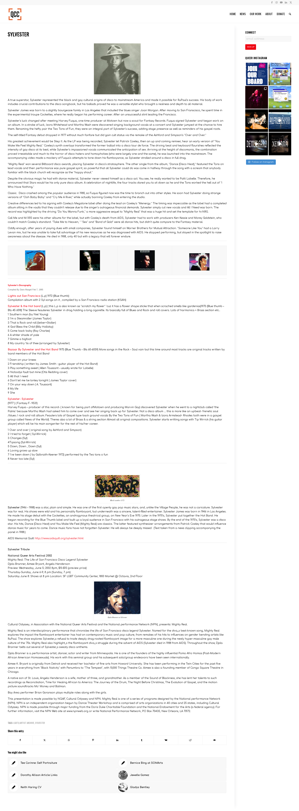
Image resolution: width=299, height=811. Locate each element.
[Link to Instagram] (276, 2)
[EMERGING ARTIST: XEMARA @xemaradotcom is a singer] (280, 144)
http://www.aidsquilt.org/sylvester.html (59, 538)
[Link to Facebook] (272, 2)
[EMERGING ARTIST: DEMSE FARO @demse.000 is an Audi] (256, 144)
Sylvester (40, 722)
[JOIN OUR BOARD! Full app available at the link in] (256, 74)
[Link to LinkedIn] (286, 2)
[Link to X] (290, 2)
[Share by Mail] (214, 740)
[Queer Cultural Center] (15, 14)
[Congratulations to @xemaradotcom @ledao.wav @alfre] (256, 97)
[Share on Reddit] (190, 740)
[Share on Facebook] (20, 740)
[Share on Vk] (166, 740)
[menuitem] (233, 14)
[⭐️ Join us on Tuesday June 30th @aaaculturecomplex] (280, 97)
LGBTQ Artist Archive (23, 722)
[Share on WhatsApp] (69, 740)
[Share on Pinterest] (93, 740)
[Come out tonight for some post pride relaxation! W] (280, 74)
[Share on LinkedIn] (117, 740)
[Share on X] (44, 740)
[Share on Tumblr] (142, 740)
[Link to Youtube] (281, 2)
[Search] (290, 14)
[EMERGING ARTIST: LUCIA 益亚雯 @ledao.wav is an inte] (256, 120)
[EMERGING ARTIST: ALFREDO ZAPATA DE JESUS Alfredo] (280, 120)
